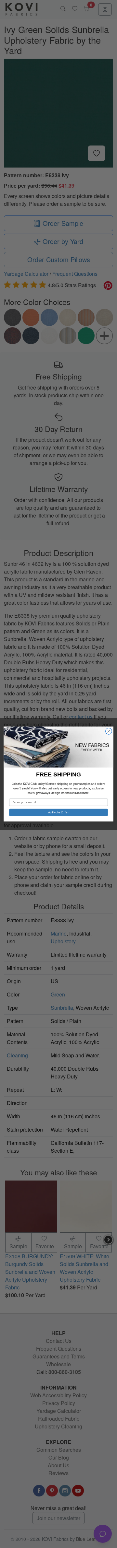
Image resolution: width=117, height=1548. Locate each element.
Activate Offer (58, 812)
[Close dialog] (109, 731)
